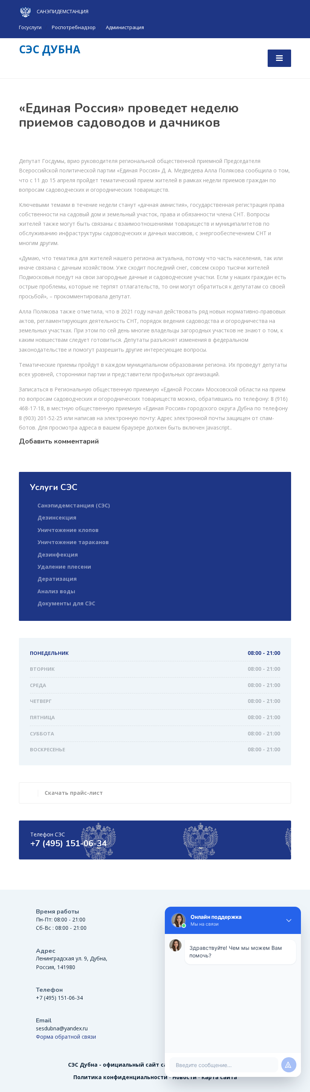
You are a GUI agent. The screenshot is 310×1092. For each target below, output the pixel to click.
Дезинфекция (57, 554)
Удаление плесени (64, 566)
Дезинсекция (56, 517)
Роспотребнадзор (74, 27)
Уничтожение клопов (68, 530)
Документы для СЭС (66, 603)
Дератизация (57, 578)
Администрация (125, 27)
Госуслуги (30, 27)
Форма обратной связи (66, 1036)
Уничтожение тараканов (73, 542)
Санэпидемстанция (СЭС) (73, 505)
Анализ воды (56, 591)
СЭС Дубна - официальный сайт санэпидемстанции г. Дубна (155, 1064)
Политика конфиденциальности (120, 1077)
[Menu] (279, 58)
